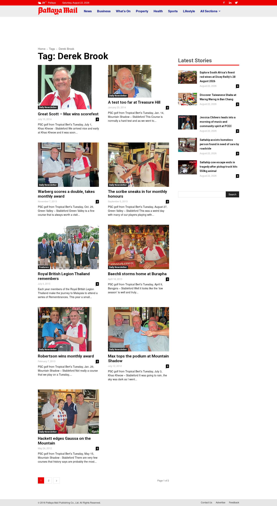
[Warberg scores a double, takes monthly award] (68, 164)
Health (158, 11)
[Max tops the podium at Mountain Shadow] (138, 329)
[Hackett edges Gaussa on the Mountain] (68, 411)
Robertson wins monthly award (66, 356)
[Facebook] (224, 2)
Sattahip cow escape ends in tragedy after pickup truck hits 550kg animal (218, 167)
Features (44, 267)
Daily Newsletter (48, 107)
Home (41, 49)
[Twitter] (236, 2)
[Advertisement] (138, 29)
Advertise (220, 502)
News (88, 11)
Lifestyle (189, 11)
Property (142, 11)
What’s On (123, 11)
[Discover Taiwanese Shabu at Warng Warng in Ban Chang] (187, 99)
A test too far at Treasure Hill (134, 102)
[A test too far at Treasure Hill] (138, 81)
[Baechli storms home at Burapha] (138, 247)
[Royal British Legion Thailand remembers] (68, 247)
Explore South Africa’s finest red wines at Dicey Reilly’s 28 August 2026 (217, 77)
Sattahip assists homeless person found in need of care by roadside (219, 144)
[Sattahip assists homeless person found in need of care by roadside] (187, 145)
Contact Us (206, 502)
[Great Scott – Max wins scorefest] (68, 87)
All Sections (208, 11)
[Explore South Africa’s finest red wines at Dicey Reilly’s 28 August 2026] (187, 77)
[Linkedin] (230, 2)
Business (104, 11)
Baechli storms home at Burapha (137, 274)
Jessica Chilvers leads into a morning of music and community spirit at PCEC (218, 122)
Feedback (234, 502)
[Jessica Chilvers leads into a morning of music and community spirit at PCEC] (187, 122)
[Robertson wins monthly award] (68, 329)
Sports (173, 11)
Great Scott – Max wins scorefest (68, 114)
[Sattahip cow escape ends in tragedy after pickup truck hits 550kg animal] (187, 167)
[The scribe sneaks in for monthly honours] (138, 164)
